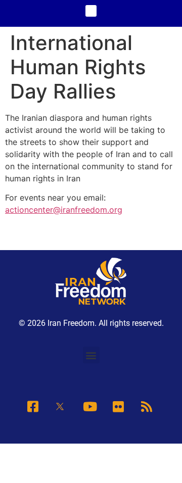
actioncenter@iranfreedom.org (63, 210)
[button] (91, 11)
